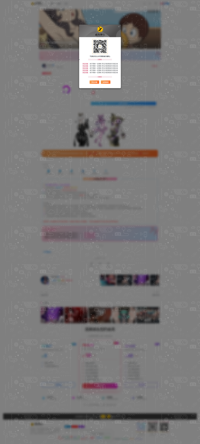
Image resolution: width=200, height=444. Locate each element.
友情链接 (106, 82)
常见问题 (94, 82)
